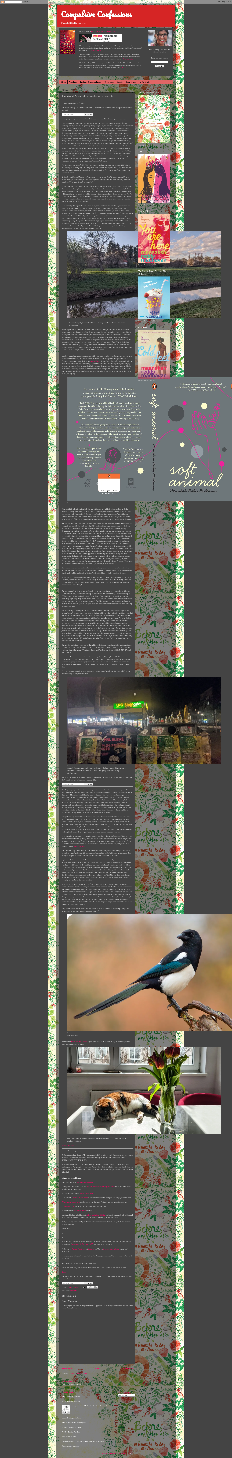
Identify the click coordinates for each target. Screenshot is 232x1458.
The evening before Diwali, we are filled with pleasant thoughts (83, 1441)
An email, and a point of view (71, 1418)
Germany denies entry (80, 1197)
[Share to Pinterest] (97, 1287)
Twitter (74, 1249)
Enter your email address (159, 58)
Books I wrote (131, 82)
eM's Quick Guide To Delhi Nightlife (74, 1422)
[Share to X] (92, 1287)
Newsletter (73, 1290)
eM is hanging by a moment (71, 1396)
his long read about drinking (95, 1215)
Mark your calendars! (69, 1437)
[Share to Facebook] (95, 1287)
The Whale (111, 1186)
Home (63, 82)
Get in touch (109, 82)
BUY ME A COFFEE (79, 1041)
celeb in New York (86, 1193)
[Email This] (88, 1287)
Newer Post (67, 1368)
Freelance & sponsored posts (90, 82)
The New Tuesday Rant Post (71, 1432)
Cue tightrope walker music (71, 1401)
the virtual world (80, 1210)
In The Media (144, 82)
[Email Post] (83, 1287)
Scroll (124, 67)
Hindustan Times (96, 50)
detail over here (79, 846)
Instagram (91, 1249)
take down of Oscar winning (97, 1186)
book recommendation (111, 1249)
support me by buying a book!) (82, 1244)
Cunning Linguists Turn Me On (72, 1427)
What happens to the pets (71, 1202)
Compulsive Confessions (96, 13)
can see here (95, 361)
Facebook (81, 1249)
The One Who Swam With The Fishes (103, 31)
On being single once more (71, 1446)
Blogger (128, 1453)
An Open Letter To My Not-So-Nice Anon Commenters (90, 1406)
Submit (120, 82)
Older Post (128, 1368)
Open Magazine (128, 59)
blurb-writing (69, 1206)
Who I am (73, 82)
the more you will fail (85, 1182)
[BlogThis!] (90, 1287)
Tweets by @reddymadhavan (71, 1384)
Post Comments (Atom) (79, 1373)
